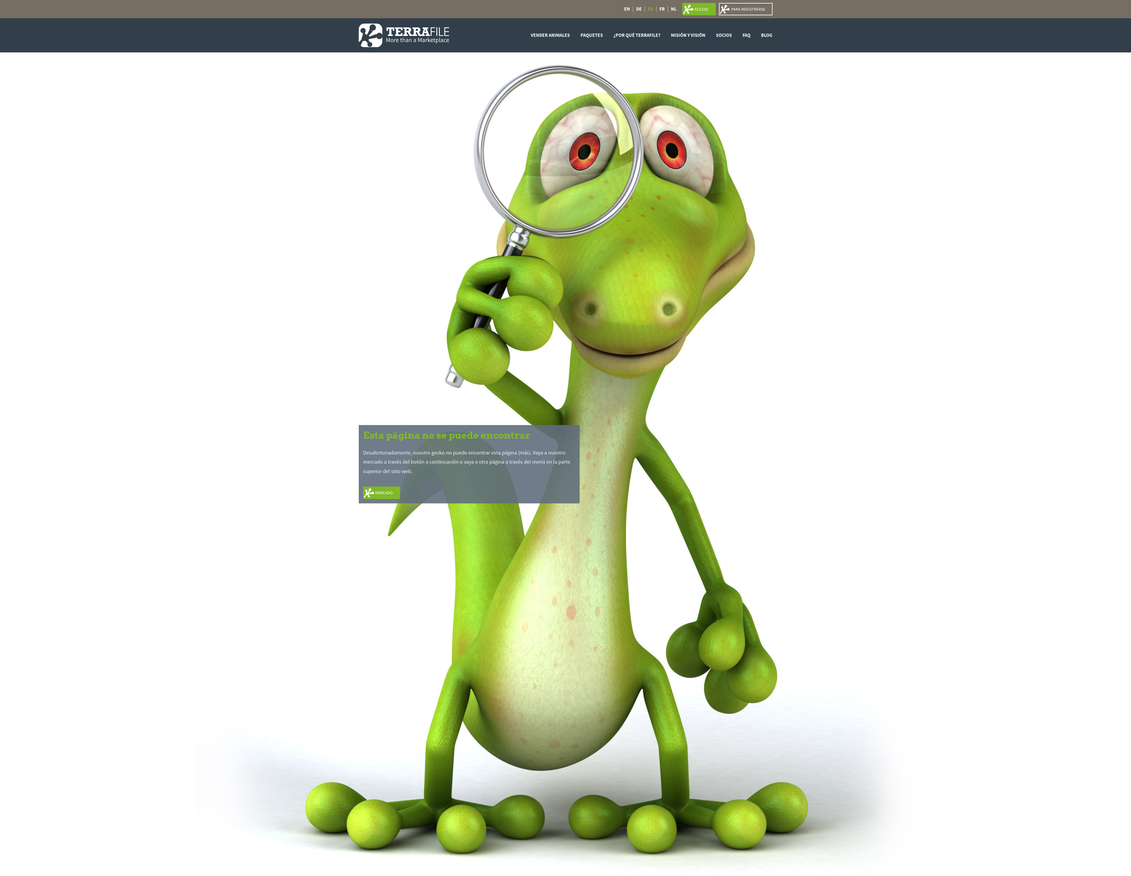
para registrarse (748, 9)
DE (639, 9)
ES (650, 9)
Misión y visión (688, 35)
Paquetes (592, 35)
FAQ (746, 35)
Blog (766, 35)
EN (627, 9)
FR (662, 9)
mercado (384, 492)
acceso (701, 9)
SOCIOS (724, 35)
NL (674, 9)
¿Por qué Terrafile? (637, 35)
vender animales (550, 35)
